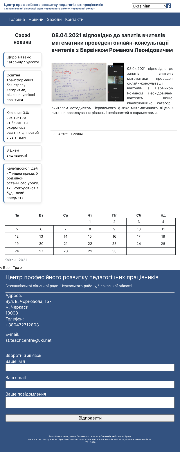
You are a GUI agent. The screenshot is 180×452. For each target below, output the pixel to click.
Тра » (17, 267)
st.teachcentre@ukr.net (28, 340)
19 (17, 243)
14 (65, 236)
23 (114, 243)
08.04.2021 (60, 134)
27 (41, 251)
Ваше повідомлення (25, 394)
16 (114, 236)
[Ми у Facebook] (168, 6)
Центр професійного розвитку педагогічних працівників (53, 4)
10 (139, 229)
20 (41, 243)
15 (90, 236)
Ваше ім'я (15, 361)
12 (17, 236)
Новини (77, 134)
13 (41, 236)
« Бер (5, 267)
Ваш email (15, 377)
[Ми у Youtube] (175, 6)
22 (90, 243)
